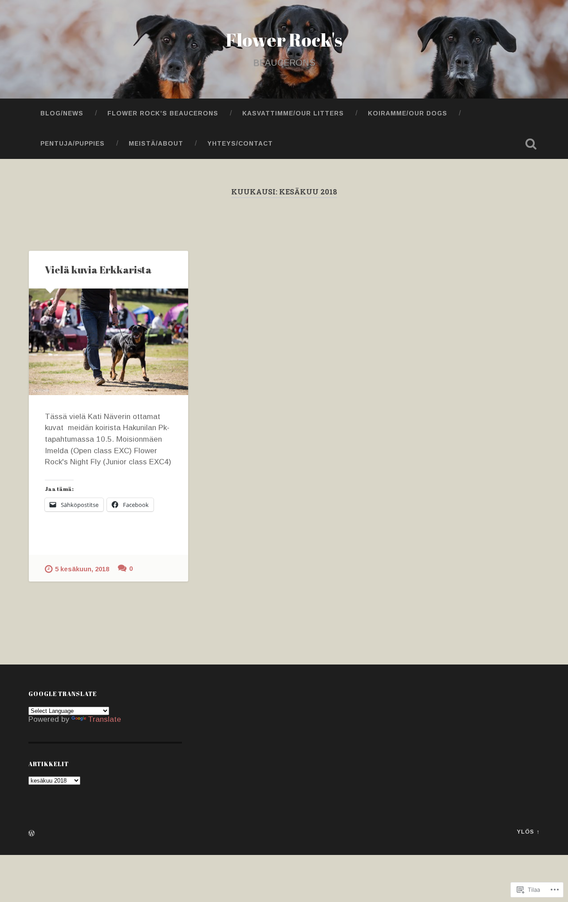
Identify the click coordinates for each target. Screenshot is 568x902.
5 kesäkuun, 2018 (82, 569)
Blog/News (61, 113)
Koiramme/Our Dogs (407, 113)
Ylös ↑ (528, 831)
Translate (104, 719)
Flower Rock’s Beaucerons (162, 113)
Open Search (531, 144)
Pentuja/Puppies (72, 143)
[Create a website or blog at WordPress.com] (31, 834)
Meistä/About (156, 143)
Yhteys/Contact (240, 143)
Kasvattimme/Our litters (293, 113)
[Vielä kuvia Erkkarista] (108, 342)
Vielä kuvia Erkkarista (98, 270)
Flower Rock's (284, 40)
